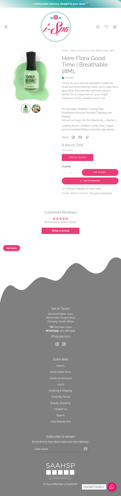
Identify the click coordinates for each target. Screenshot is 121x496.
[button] (97, 26)
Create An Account (60, 378)
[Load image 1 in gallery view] (25, 108)
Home (65, 51)
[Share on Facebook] (73, 137)
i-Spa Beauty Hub (60, 421)
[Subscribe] (85, 448)
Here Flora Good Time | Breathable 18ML (92, 51)
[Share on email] (80, 137)
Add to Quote (77, 157)
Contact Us (60, 409)
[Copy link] (87, 137)
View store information (100, 193)
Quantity (66, 166)
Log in (60, 384)
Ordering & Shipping (60, 390)
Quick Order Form (60, 371)
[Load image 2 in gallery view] (36, 108)
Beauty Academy (60, 403)
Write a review (60, 230)
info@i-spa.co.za (60, 336)
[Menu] (6, 26)
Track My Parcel (60, 396)
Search (60, 365)
